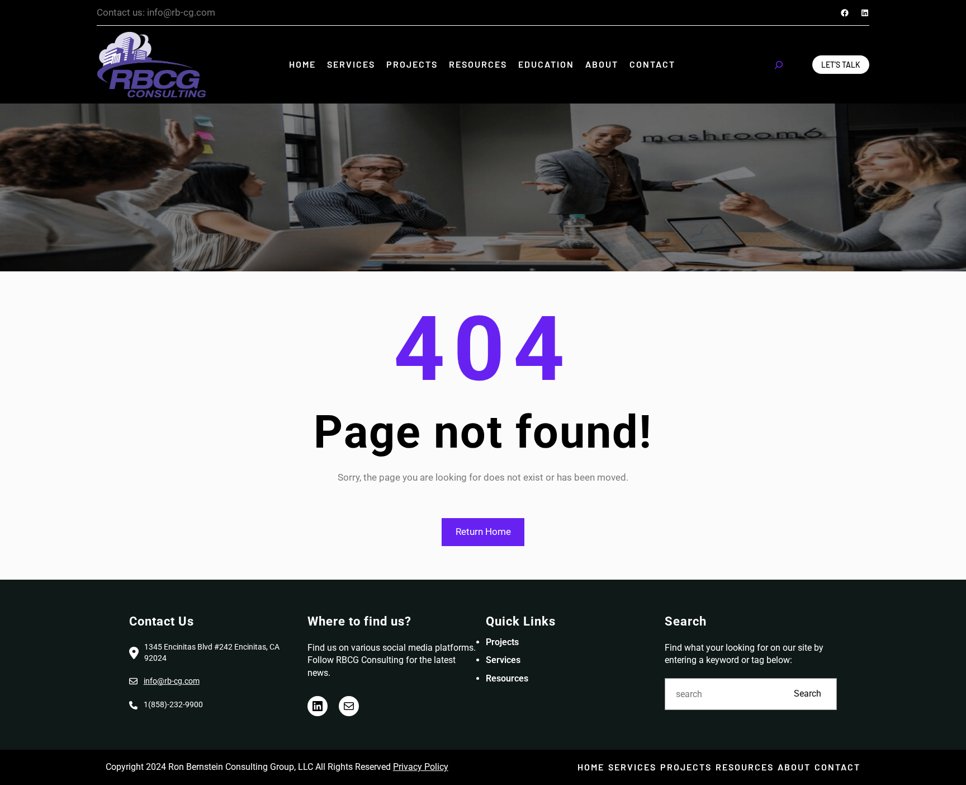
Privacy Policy (420, 767)
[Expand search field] (778, 65)
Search (807, 693)
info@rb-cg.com (172, 680)
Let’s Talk (840, 64)
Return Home (483, 531)
